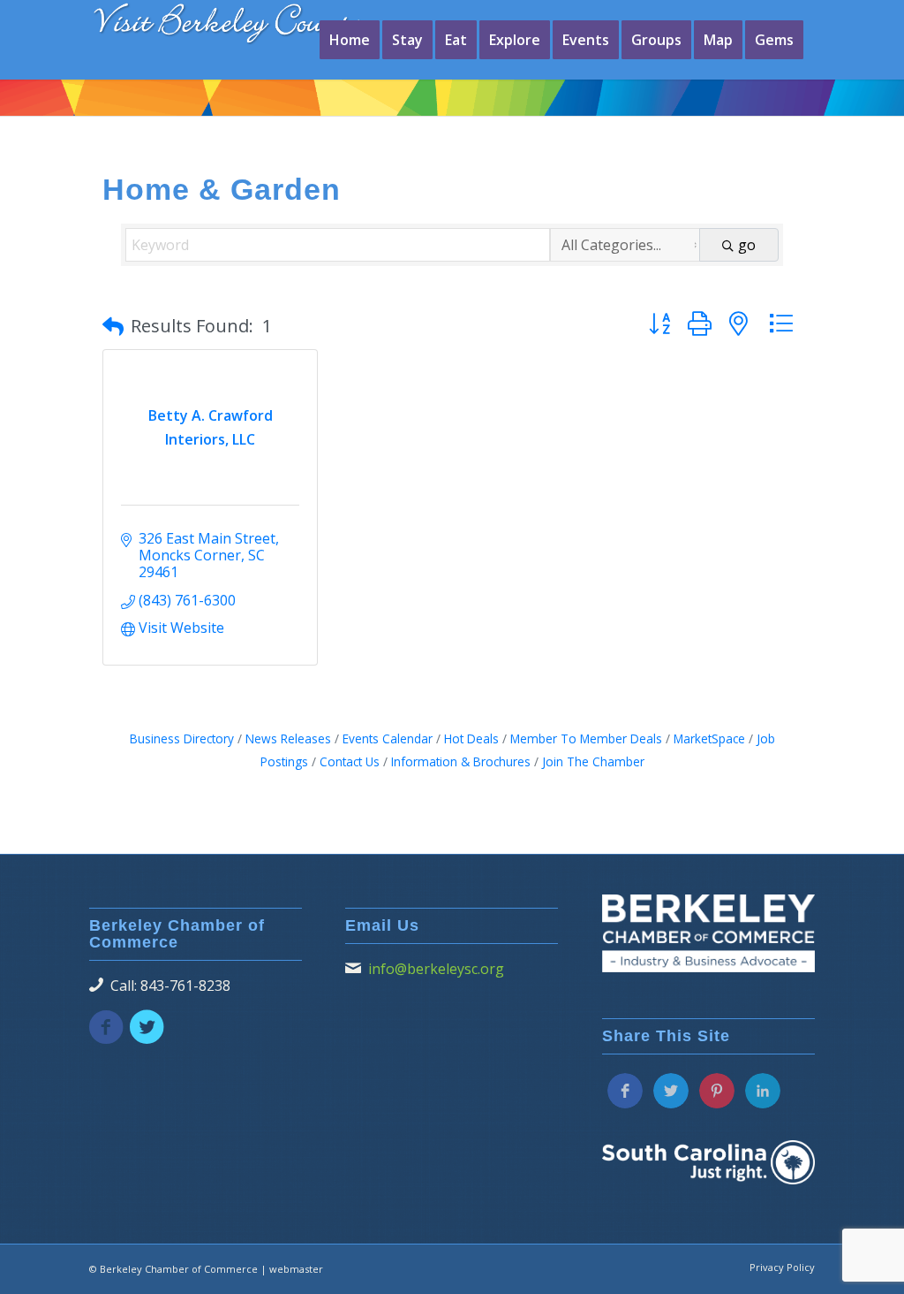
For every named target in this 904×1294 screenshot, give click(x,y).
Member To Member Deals (586, 738)
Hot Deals (471, 738)
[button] (113, 326)
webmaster (296, 1268)
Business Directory (182, 738)
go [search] (747, 245)
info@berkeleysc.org (436, 968)
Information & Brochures (461, 761)
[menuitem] (349, 40)
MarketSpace (709, 738)
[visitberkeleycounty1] (243, 35)
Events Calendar (388, 738)
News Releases (288, 738)
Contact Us (350, 761)
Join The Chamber (593, 761)
